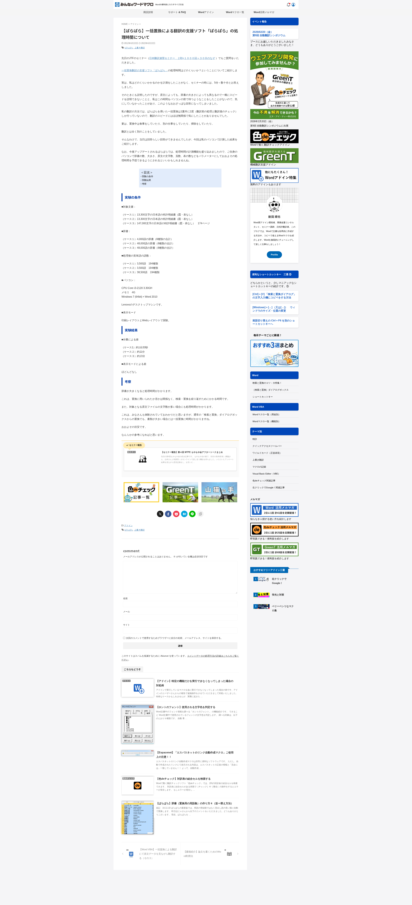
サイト (126, 625)
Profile (274, 254)
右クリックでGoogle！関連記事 (269, 487)
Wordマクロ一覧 (235, 12)
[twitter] (160, 514)
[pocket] (176, 514)
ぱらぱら (129, 48)
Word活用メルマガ (264, 12)
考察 (144, 184)
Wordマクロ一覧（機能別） (267, 421)
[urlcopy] (200, 514)
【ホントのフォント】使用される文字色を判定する (185, 707)
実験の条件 (147, 176)
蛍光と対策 (278, 594)
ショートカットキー (263, 396)
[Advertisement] (277, 642)
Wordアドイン (206, 12)
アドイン (128, 525)
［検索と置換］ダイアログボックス (271, 389)
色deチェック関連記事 (264, 480)
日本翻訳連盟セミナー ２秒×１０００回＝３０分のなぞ (182, 58)
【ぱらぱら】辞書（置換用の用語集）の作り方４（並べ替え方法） (194, 803)
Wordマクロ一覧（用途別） (267, 414)
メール (126, 611)
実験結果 (146, 180)
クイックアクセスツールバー (267, 446)
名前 (125, 598)
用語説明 (148, 12)
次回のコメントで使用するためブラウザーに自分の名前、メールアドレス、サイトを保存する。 (174, 638)
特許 (255, 439)
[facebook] (168, 514)
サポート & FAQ (177, 12)
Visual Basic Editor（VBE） (266, 473)
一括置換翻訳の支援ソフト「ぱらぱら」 (145, 70)
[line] (192, 514)
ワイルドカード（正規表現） (267, 453)
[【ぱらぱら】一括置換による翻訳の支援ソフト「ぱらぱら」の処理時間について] (184, 514)
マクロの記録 (259, 466)
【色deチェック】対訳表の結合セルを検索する (183, 778)
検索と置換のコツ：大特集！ (267, 383)
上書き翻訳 (139, 48)
